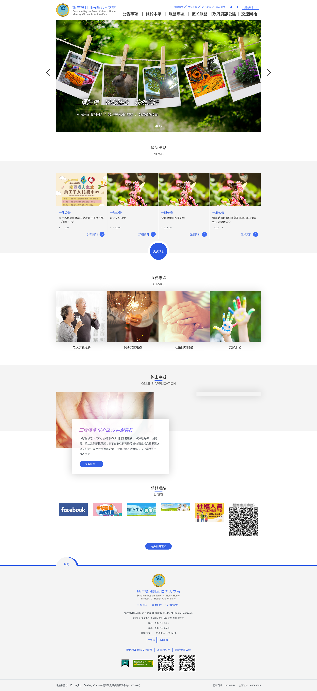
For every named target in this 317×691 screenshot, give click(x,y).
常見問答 (206, 6)
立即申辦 (90, 464)
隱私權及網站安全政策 (139, 650)
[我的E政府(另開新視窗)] (125, 663)
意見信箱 (192, 6)
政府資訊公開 (224, 13)
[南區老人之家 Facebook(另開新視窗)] (166, 663)
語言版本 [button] (249, 7)
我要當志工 (173, 605)
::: (170, 6)
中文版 (151, 640)
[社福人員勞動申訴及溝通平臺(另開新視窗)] (209, 512)
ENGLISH (164, 640)
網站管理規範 (183, 650)
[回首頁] (86, 10)
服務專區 (177, 13)
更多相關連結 (158, 546)
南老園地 (220, 6)
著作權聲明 (163, 650)
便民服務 (200, 13)
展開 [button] (66, 564)
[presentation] (48, 72)
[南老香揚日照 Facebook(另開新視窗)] (187, 663)
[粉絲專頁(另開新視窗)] (73, 509)
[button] (156, 126)
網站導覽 (179, 6)
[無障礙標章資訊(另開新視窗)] (143, 663)
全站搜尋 (231, 6)
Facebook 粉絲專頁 (237, 6)
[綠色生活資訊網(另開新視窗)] (141, 509)
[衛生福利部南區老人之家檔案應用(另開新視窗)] (243, 519)
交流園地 (249, 13)
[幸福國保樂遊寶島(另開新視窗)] (107, 509)
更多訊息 (158, 251)
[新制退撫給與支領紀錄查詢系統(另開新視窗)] (175, 507)
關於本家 (153, 13)
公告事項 (130, 13)
